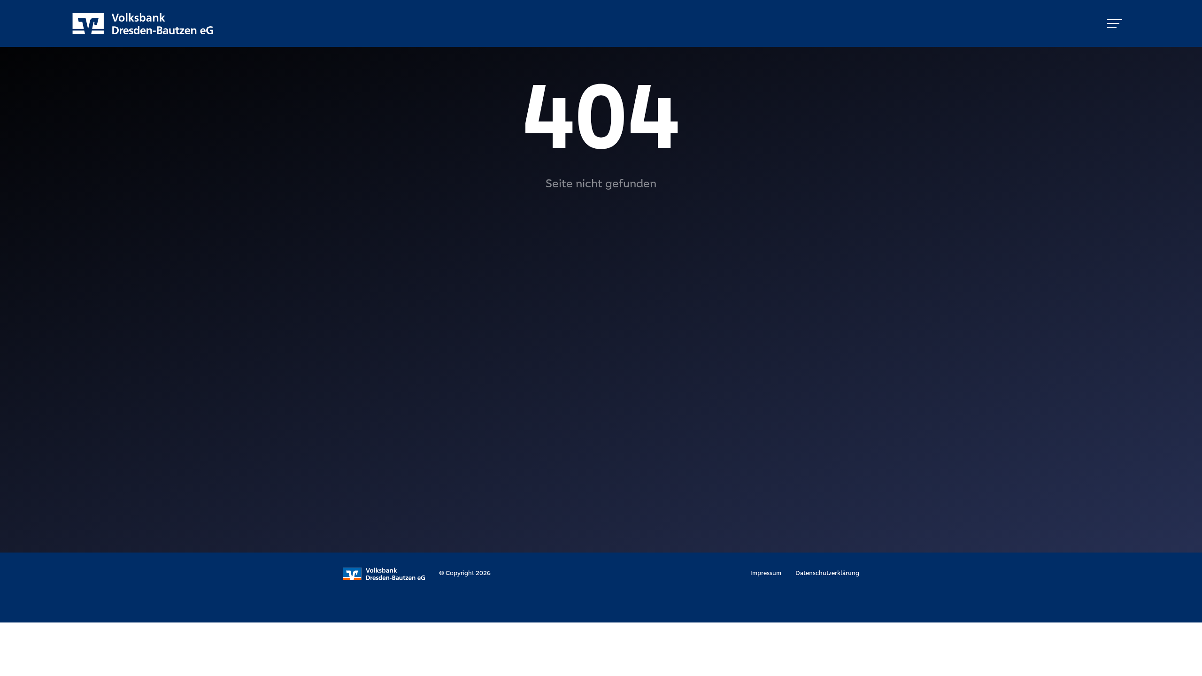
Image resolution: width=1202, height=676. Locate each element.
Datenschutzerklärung (827, 573)
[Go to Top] (1188, 662)
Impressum (765, 573)
